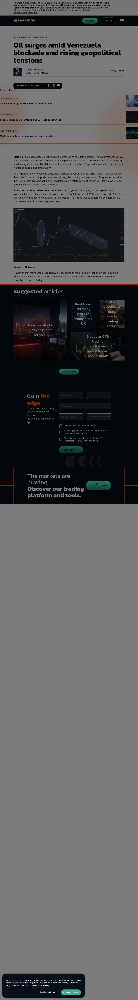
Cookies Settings (47, 992)
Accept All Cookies (71, 992)
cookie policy (43, 985)
